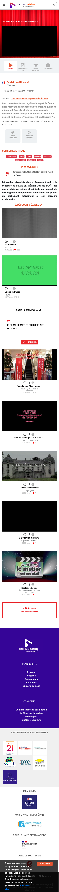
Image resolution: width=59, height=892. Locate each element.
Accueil (6, 22)
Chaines (31, 675)
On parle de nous (31, 686)
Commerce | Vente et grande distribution (29, 98)
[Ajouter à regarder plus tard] (7, 241)
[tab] (10, 66)
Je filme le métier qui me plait (31, 709)
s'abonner (32, 342)
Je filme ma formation (31, 713)
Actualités (31, 682)
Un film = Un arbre (31, 720)
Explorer (14, 22)
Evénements (31, 679)
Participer (31, 716)
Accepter (45, 864)
